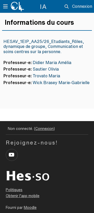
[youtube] (12, 155)
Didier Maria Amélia (52, 62)
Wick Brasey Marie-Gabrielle (61, 82)
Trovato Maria (46, 76)
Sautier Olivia (46, 69)
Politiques (14, 190)
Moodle (30, 207)
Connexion (82, 6)
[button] (66, 6)
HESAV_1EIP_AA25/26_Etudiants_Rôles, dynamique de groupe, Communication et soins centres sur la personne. (43, 46)
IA (43, 6)
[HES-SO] (28, 175)
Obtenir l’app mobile (22, 196)
